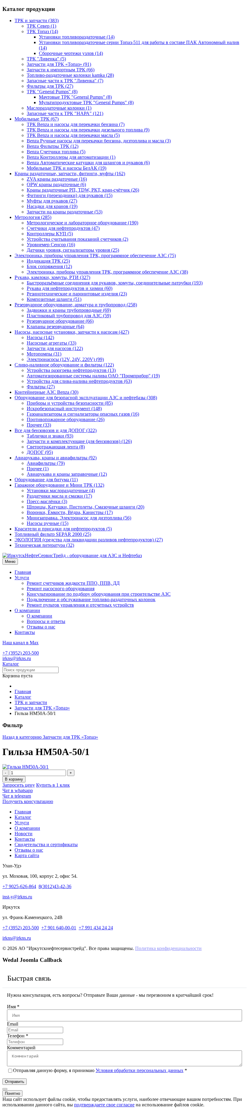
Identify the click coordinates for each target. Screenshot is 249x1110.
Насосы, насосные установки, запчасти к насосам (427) (72, 332)
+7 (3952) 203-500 (20, 652)
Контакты (25, 632)
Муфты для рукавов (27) (52, 200)
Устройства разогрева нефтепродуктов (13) (71, 370)
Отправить (14, 1081)
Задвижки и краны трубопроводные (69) (69, 310)
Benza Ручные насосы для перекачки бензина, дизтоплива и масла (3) (99, 140)
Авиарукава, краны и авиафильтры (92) (56, 457)
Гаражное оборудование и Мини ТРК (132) (59, 485)
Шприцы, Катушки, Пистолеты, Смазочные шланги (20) (85, 506)
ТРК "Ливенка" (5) (46, 58)
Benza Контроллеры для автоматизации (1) (71, 157)
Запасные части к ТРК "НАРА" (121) (65, 113)
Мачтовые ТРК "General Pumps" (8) (75, 97)
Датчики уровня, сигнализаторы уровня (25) (73, 250)
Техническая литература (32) (44, 545)
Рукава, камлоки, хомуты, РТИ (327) (52, 277)
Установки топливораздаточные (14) (76, 36)
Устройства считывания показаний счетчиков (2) (77, 239)
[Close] (4, 1089)
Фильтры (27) (41, 386)
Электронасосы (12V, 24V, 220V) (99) (65, 359)
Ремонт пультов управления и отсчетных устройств (80, 605)
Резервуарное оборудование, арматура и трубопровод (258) (76, 304)
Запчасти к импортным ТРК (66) (60, 69)
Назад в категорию (50, 737)
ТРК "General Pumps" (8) (52, 91)
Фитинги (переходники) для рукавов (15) (69, 195)
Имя (13, 1006)
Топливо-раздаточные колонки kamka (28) (70, 75)
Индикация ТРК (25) (48, 261)
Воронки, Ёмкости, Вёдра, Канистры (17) (70, 512)
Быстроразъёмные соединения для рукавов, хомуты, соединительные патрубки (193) (115, 282)
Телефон (17, 1035)
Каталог (10, 663)
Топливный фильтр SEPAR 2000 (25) (53, 534)
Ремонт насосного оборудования (60, 588)
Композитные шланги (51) (54, 299)
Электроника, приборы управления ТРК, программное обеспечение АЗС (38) (107, 271)
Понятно (12, 1093)
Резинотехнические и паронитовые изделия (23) (77, 293)
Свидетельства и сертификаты (46, 844)
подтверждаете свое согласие (104, 1104)
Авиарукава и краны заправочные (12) (67, 474)
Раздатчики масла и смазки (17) (59, 496)
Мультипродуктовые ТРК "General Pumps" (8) (86, 102)
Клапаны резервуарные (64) (55, 326)
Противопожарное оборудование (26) (65, 419)
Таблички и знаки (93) (50, 435)
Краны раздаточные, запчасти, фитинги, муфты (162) (70, 173)
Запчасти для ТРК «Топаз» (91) (59, 64)
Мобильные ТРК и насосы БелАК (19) (66, 168)
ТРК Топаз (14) (42, 31)
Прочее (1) (38, 468)
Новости (23, 833)
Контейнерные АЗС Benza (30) (46, 392)
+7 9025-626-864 (19, 886)
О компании (27, 610)
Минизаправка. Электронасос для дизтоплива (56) (79, 517)
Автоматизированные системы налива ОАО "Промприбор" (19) (93, 375)
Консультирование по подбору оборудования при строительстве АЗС (99, 594)
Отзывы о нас (41, 626)
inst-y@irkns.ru (17, 896)
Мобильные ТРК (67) (37, 118)
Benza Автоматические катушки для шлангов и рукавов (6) (88, 162)
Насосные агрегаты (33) (51, 343)
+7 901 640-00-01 (58, 927)
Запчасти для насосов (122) (55, 348)
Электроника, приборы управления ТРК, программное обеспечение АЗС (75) (95, 255)
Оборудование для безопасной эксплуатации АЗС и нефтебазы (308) (86, 397)
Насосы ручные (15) (47, 523)
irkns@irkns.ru (16, 658)
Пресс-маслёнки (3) (47, 501)
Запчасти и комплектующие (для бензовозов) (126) (79, 441)
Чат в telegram (16, 795)
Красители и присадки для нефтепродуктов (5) (63, 528)
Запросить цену (18, 785)
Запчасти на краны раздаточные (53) (64, 211)
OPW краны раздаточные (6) (56, 184)
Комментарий (21, 1047)
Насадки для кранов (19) (52, 206)
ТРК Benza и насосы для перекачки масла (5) (73, 135)
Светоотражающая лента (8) (56, 446)
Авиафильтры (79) (46, 463)
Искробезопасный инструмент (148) (64, 408)
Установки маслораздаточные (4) (61, 490)
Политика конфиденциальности (168, 948)
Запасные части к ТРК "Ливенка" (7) (65, 80)
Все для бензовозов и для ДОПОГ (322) (56, 430)
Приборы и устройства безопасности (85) (70, 403)
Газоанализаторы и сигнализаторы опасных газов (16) (83, 414)
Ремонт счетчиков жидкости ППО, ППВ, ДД (73, 583)
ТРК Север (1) (41, 26)
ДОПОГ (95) (40, 452)
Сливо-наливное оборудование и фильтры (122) (64, 364)
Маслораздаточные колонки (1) (59, 108)
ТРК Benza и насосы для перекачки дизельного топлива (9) (88, 129)
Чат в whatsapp (17, 790)
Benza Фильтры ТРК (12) (52, 146)
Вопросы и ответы (46, 621)
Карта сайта (27, 855)
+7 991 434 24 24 (96, 927)
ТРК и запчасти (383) (37, 20)
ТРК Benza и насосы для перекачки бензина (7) (75, 124)
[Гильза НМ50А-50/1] (25, 766)
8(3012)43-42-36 (55, 886)
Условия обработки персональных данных (139, 1070)
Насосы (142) (40, 337)
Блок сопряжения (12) (49, 266)
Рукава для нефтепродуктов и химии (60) (69, 288)
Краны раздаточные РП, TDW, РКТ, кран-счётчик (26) (83, 189)
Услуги (22, 577)
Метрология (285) (33, 217)
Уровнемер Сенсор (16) (51, 244)
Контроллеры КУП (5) (50, 233)
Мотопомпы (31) (44, 353)
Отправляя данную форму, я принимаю (100, 1070)
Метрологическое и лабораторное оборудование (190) (82, 222)
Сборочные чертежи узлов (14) (71, 53)
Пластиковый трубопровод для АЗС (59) (69, 315)
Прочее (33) (39, 424)
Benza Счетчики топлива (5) (56, 151)
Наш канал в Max (20, 642)
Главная (23, 572)
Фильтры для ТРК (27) (50, 86)
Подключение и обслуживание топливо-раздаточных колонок (91, 599)
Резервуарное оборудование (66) (60, 321)
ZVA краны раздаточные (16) (57, 179)
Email (12, 1024)
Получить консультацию (27, 801)
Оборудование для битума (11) (46, 479)
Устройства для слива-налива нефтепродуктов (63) (79, 381)
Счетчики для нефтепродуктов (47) (63, 228)
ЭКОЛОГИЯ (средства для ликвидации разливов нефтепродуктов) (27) (89, 539)
